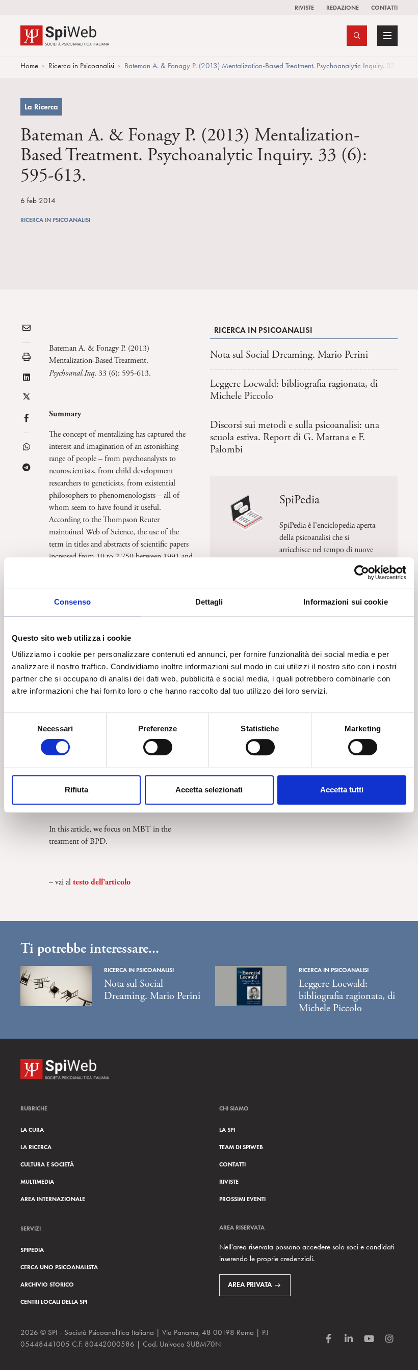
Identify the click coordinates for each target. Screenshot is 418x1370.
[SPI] (64, 34)
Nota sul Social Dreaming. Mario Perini (289, 355)
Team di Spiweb (241, 1147)
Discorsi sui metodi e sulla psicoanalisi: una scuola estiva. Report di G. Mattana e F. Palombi (294, 437)
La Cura (32, 1129)
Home (29, 65)
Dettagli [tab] (209, 601)
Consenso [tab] (72, 601)
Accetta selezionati (209, 789)
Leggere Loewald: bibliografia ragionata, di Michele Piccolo (294, 390)
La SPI (227, 1129)
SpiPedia (32, 1249)
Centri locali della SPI (53, 1301)
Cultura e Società (47, 1164)
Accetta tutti (341, 789)
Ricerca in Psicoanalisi (81, 65)
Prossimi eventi (242, 1199)
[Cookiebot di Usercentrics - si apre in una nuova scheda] (361, 572)
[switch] (157, 747)
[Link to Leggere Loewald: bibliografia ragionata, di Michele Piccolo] (250, 986)
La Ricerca (41, 106)
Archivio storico (47, 1284)
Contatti (384, 7)
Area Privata (250, 1284)
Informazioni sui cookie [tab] (345, 601)
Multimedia (37, 1181)
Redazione (342, 7)
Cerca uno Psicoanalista (59, 1267)
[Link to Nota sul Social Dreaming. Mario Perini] (56, 986)
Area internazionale (52, 1199)
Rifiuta (76, 789)
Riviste (304, 7)
